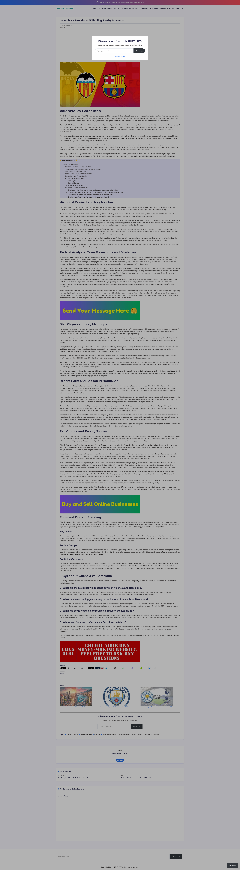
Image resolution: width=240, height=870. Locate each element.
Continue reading (120, 56)
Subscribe (139, 51)
